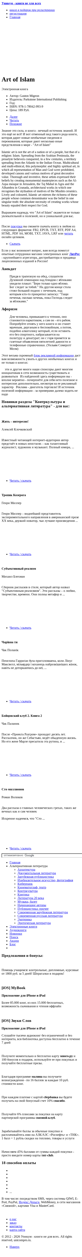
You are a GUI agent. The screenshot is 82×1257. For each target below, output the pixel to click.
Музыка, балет (27, 901)
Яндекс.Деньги (29, 1202)
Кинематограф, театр (32, 887)
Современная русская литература (40, 915)
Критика (23, 894)
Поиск (14, 937)
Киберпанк (25, 883)
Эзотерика (25, 919)
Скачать (15, 243)
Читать (14, 120)
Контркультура (28, 891)
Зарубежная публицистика (36, 876)
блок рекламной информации (54, 355)
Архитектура (26, 869)
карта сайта (17, 1229)
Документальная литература (37, 873)
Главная (15, 862)
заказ (13, 1222)
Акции (14, 940)
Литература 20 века (31, 898)
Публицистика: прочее (33, 908)
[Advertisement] (29, 47)
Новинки (16, 933)
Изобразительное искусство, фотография (45, 880)
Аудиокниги (18, 930)
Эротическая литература (34, 923)
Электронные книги (23, 926)
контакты (16, 1226)
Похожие (16, 124)
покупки (16, 226)
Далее (14, 116)
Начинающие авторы (32, 905)
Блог (13, 944)
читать (68, 233)
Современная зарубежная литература (43, 912)
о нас (13, 1219)
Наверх (15, 1246)
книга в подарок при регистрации (32, 10)
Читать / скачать (20, 480)
